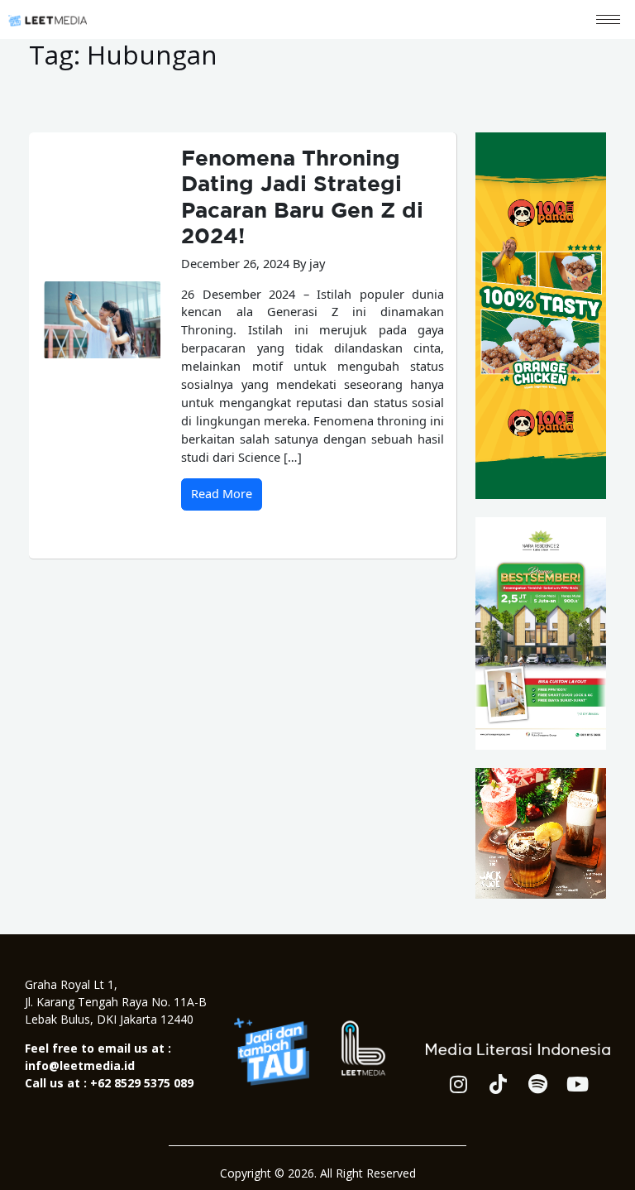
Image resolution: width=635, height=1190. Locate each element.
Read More (221, 493)
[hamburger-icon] (608, 19)
